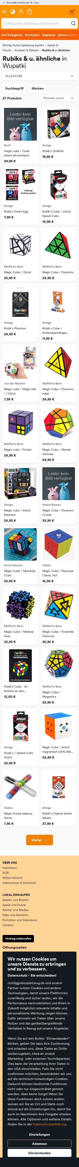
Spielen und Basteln (16, 900)
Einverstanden (39, 1153)
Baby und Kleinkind (15, 915)
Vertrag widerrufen (18, 938)
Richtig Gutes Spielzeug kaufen (23, 45)
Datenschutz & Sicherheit (19, 883)
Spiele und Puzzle (14, 905)
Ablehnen (39, 1144)
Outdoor (8, 925)
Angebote (48, 35)
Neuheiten (32, 35)
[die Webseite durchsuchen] (73, 23)
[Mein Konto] (21, 11)
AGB (6, 873)
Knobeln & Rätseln (27, 50)
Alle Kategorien (12, 35)
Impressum (10, 868)
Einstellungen (39, 1134)
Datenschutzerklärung (49, 1124)
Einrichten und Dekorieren (20, 920)
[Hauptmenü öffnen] (4, 11)
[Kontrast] (12, 11)
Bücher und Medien (16, 910)
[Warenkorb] (29, 11)
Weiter (36, 840)
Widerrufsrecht (13, 878)
